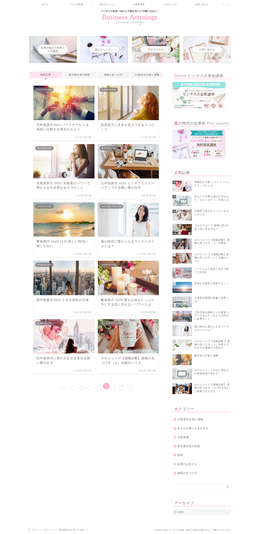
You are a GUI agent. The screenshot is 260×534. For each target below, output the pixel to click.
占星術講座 (139, 4)
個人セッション (108, 4)
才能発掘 (183, 437)
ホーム (45, 4)
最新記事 (45, 74)
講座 (180, 454)
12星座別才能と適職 (147, 74)
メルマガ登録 (76, 4)
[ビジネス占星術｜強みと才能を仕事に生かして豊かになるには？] (130, 25)
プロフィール (170, 4)
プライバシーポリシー (42, 530)
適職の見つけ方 (113, 74)
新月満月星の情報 (79, 74)
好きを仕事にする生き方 (193, 428)
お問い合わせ (202, 4)
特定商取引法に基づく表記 (71, 530)
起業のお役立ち (187, 463)
